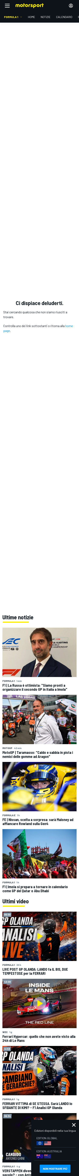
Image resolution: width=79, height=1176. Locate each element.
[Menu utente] (71, 6)
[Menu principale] (7, 5)
